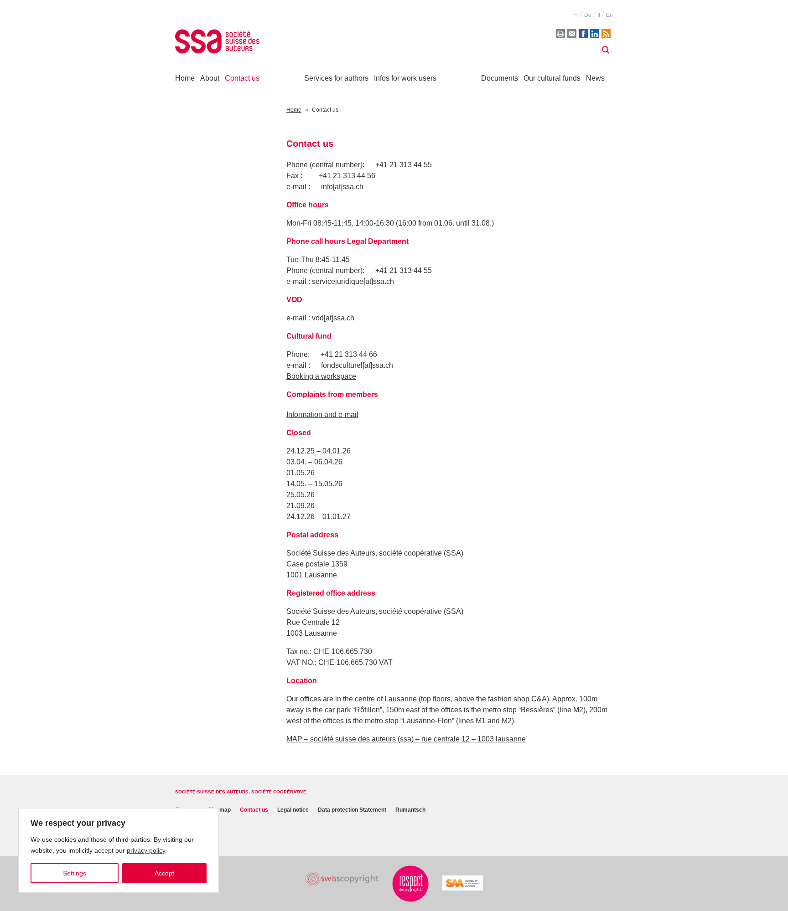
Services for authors (336, 78)
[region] (118, 850)
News (595, 78)
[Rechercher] (605, 50)
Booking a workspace (321, 376)
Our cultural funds (552, 78)
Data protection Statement (352, 810)
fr (575, 15)
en (609, 15)
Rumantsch (410, 810)
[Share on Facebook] (583, 34)
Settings (74, 873)
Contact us (242, 78)
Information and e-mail (322, 414)
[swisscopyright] (342, 879)
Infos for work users (405, 78)
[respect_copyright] (410, 883)
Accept (164, 873)
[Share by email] (572, 34)
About (209, 78)
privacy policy (146, 850)
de (587, 15)
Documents (499, 78)
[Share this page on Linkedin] (594, 34)
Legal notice (293, 810)
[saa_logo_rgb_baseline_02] (462, 882)
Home (185, 78)
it (598, 15)
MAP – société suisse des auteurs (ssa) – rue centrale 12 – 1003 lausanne (406, 739)
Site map (219, 810)
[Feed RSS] (606, 34)
